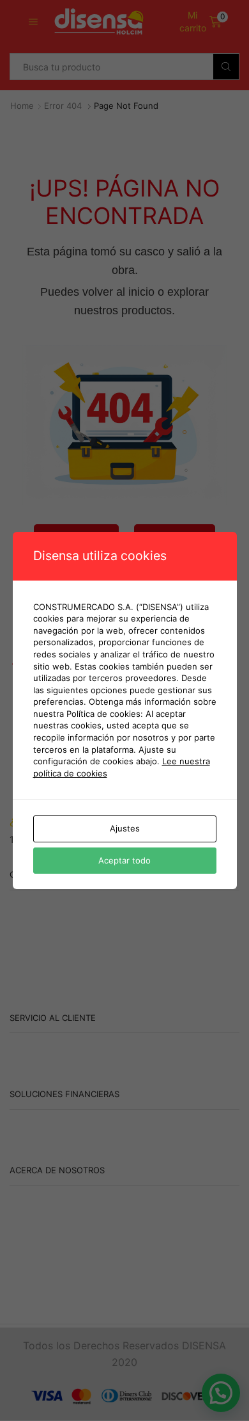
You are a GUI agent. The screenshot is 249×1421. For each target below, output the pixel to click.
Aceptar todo (124, 860)
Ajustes (125, 828)
